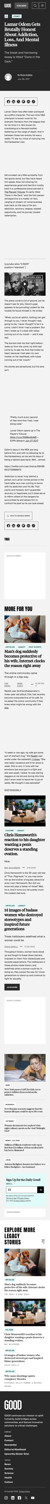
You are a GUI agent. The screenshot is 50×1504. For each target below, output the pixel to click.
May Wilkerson (12, 868)
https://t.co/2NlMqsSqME (23, 437)
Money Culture (13, 1140)
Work (8, 1085)
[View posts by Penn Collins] (8, 77)
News (7, 1464)
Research (10, 1104)
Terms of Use (11, 1198)
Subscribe (21, 5)
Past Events (35, 647)
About (7, 1435)
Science (9, 1473)
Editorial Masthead (15, 1449)
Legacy (16, 16)
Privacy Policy (23, 1198)
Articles (10, 647)
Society (8, 1468)
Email (10, 1183)
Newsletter (10, 1444)
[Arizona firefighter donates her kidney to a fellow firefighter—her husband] (25, 1162)
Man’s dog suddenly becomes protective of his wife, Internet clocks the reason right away (24, 658)
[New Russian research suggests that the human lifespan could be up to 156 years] (25, 1107)
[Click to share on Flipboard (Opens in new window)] (23, 101)
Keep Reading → (12, 790)
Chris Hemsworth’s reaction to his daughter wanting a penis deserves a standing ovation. (24, 844)
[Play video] (25, 284)
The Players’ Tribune (14, 192)
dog (6, 707)
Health (8, 1477)
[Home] (6, 16)
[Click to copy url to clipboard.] (33, 101)
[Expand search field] (35, 5)
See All (43, 1241)
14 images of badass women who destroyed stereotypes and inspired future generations (23, 919)
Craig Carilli (11, 947)
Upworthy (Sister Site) (16, 1453)
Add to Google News (20, 516)
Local (8, 1160)
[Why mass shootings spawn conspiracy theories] (25, 1379)
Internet (10, 1121)
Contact (8, 1440)
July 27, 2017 (31, 440)
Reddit (34, 756)
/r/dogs (36, 759)
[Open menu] (42, 5)
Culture (10, 830)
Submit (41, 1190)
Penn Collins (26, 75)
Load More (12, 987)
